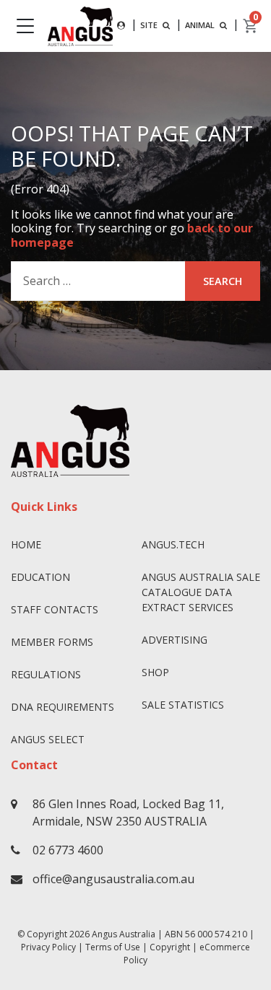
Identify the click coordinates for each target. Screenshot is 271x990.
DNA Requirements (62, 707)
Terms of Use (112, 947)
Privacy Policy (48, 947)
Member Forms (52, 642)
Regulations (46, 674)
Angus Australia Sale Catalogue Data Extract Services (201, 592)
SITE (150, 24)
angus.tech (173, 544)
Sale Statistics (183, 704)
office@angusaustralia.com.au (113, 879)
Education (40, 577)
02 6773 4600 (68, 850)
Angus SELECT (48, 739)
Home (26, 544)
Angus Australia (123, 934)
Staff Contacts (54, 609)
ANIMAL (201, 24)
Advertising (174, 640)
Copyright (170, 947)
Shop (155, 672)
